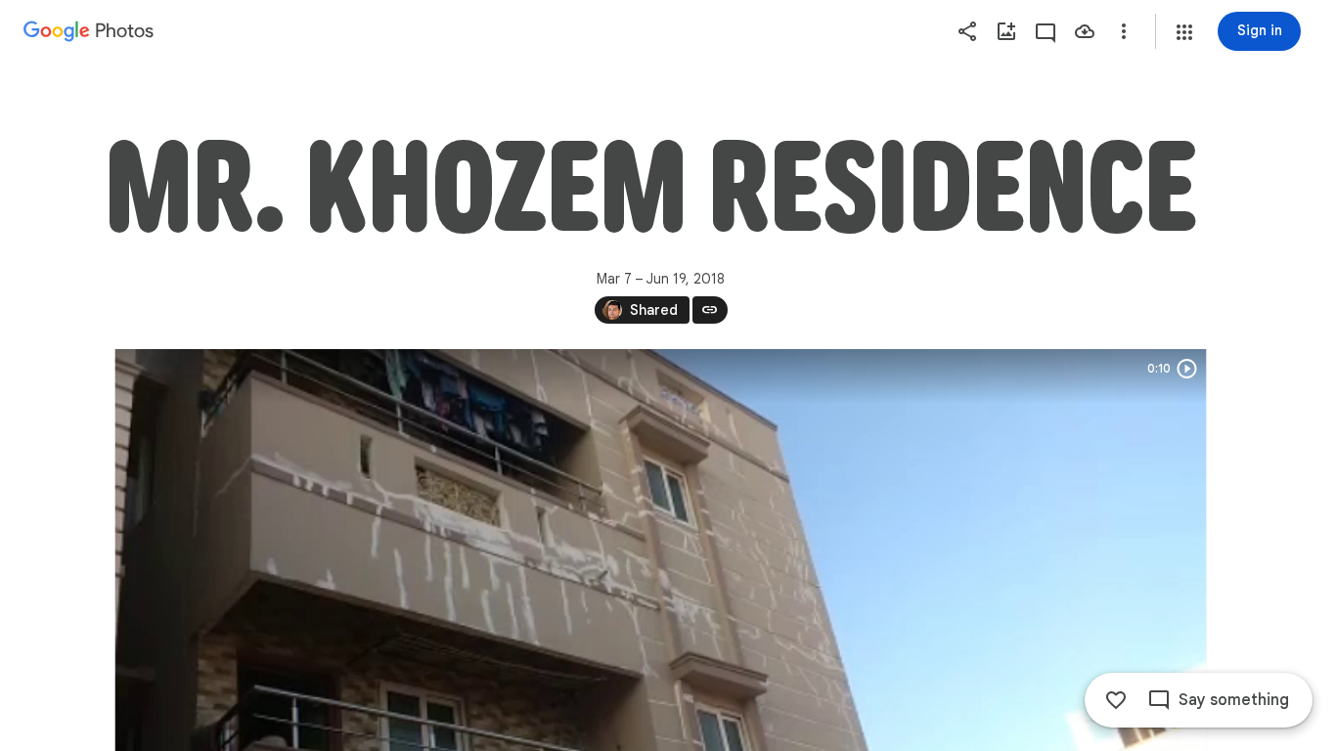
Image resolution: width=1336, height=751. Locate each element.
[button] (1184, 32)
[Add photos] (1006, 31)
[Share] (967, 31)
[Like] (1116, 700)
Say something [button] (1234, 700)
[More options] (1123, 31)
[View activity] (1045, 31)
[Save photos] (1084, 31)
